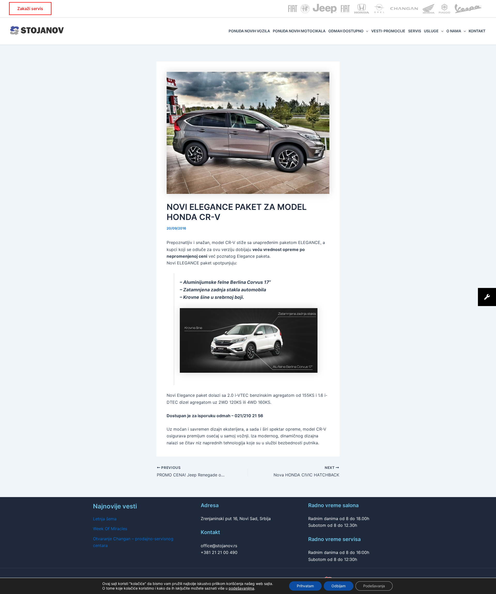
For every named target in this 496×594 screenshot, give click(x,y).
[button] (30, 8)
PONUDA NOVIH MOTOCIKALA (299, 31)
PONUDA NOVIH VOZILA (249, 31)
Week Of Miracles (110, 528)
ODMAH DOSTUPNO (345, 31)
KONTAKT (477, 31)
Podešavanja (374, 586)
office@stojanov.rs (219, 545)
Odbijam (338, 586)
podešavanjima (241, 588)
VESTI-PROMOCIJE (388, 31)
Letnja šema (105, 518)
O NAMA (453, 31)
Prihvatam (305, 586)
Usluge (431, 31)
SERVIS (414, 31)
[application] (365, 31)
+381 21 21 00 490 (219, 552)
